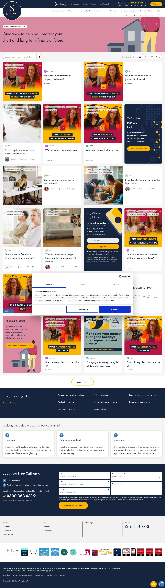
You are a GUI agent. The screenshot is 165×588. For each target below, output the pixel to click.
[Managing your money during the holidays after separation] (103, 335)
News (45, 523)
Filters (135, 56)
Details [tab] (82, 284)
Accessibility (47, 530)
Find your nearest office (139, 148)
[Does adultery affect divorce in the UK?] (62, 335)
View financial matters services (20, 345)
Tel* (84, 481)
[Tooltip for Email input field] (108, 489)
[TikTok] (131, 527)
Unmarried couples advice (105, 402)
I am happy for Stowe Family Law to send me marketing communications (103, 252)
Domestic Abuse (146, 10)
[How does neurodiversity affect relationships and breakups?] (143, 227)
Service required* (118, 474)
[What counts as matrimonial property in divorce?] (22, 81)
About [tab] (116, 284)
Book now (8, 311)
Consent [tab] (48, 284)
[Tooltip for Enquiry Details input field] (161, 483)
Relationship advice (66, 409)
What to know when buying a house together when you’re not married (60, 258)
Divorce (71, 10)
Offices (159, 10)
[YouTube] (143, 527)
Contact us (156, 4)
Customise (81, 309)
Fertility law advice (66, 402)
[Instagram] (126, 527)
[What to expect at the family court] (62, 123)
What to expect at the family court (61, 150)
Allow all (114, 309)
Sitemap (62, 575)
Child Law (100, 10)
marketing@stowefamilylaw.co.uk (107, 261)
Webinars (46, 526)
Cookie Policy (39, 575)
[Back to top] (153, 584)
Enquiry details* (136, 483)
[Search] (39, 56)
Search (62, 4)
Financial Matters (85, 10)
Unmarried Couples (128, 10)
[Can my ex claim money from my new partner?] (22, 186)
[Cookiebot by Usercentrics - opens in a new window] (121, 277)
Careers (93, 4)
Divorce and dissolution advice (71, 395)
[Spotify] (147, 527)
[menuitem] (58, 11)
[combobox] (63, 483)
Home (136, 16)
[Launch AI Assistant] (161, 584)
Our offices (6, 526)
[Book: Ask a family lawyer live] (22, 293)
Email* (84, 489)
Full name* (64, 474)
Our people (75, 4)
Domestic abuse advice (139, 402)
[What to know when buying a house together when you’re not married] (62, 227)
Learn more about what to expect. (141, 453)
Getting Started (58, 10)
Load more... (82, 381)
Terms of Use (6, 575)
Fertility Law (112, 10)
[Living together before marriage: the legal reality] (103, 186)
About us (85, 4)
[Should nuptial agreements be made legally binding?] (22, 123)
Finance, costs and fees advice (142, 395)
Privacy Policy (110, 257)
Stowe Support (104, 4)
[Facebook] (139, 527)
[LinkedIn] (135, 527)
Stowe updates (100, 409)
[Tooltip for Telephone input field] (108, 481)
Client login (89, 523)
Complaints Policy (52, 575)
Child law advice (101, 395)
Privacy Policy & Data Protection (22, 575)
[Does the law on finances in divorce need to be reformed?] (22, 227)
